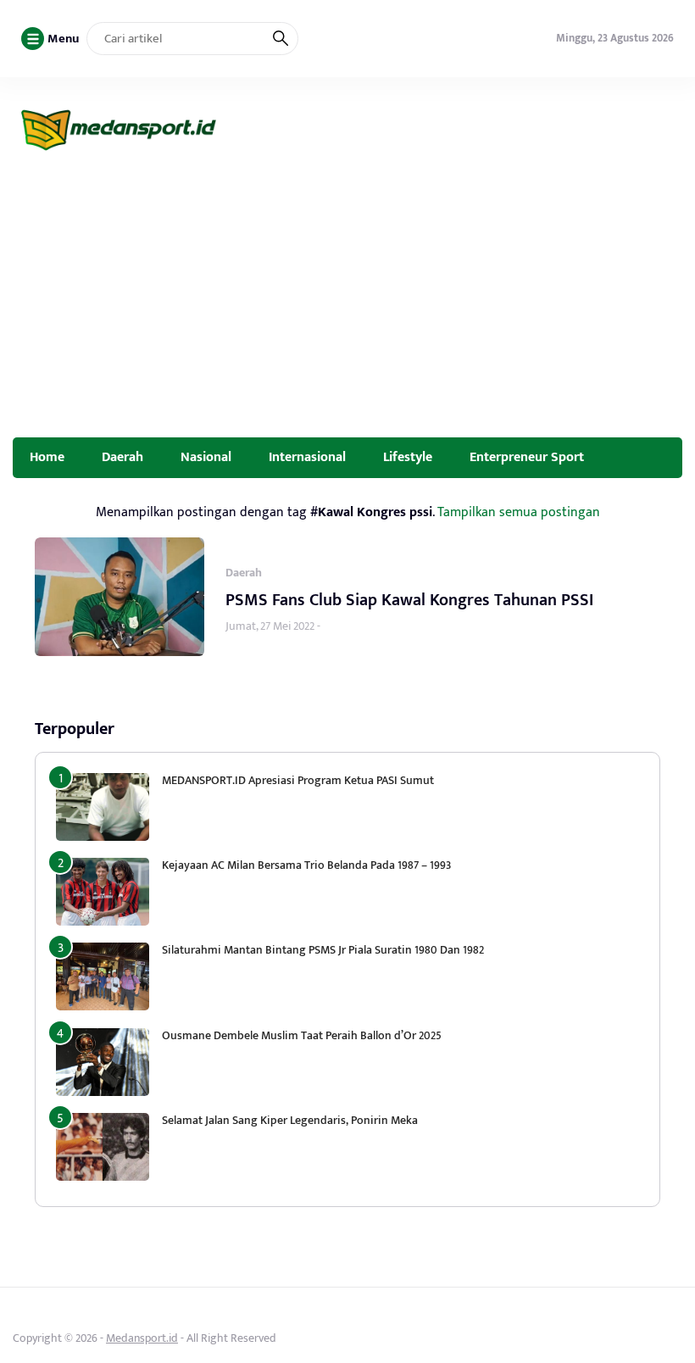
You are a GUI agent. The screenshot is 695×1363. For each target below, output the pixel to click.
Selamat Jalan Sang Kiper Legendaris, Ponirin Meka (290, 1120)
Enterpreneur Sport (527, 457)
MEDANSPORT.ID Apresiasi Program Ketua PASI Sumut (299, 780)
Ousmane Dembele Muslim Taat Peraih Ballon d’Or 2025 (302, 1035)
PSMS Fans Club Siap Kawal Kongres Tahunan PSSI (409, 600)
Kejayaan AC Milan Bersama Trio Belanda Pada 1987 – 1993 (306, 865)
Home (47, 457)
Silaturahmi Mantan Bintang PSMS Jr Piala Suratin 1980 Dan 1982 (323, 950)
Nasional (206, 457)
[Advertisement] (347, 310)
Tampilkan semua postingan (518, 512)
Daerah (122, 457)
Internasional (307, 457)
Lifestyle (407, 457)
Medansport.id (142, 1338)
